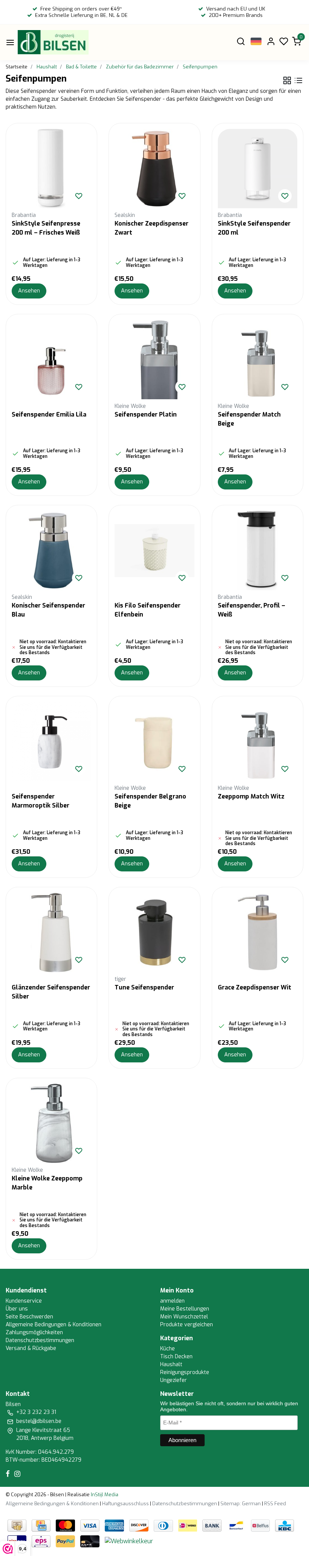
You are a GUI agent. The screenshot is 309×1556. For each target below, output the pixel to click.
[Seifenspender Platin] (154, 359)
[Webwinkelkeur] (129, 1541)
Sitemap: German (240, 1503)
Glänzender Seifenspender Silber (51, 991)
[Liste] (298, 80)
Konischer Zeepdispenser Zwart (151, 228)
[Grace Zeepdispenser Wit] (257, 932)
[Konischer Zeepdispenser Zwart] (154, 168)
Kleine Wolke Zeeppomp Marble (47, 1182)
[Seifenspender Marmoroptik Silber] (51, 741)
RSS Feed (275, 1503)
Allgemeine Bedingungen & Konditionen (53, 1324)
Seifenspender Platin (146, 414)
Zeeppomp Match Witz (251, 796)
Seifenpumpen (200, 67)
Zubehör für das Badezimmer (140, 67)
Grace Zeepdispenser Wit (254, 987)
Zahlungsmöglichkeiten (34, 1332)
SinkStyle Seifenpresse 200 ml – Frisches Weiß (46, 228)
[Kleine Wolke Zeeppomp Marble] (51, 1123)
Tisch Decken (176, 1356)
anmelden (172, 1300)
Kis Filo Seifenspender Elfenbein (148, 609)
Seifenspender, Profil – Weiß (251, 609)
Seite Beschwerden (29, 1316)
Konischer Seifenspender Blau (48, 609)
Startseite (17, 67)
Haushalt (47, 67)
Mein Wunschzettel (184, 1316)
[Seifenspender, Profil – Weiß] (257, 550)
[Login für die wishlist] (79, 196)
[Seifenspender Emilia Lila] (51, 359)
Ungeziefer (173, 1380)
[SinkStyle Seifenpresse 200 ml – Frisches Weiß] (51, 168)
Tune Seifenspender (144, 987)
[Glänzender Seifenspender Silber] (51, 932)
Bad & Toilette (81, 67)
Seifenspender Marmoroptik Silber (40, 800)
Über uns (17, 1308)
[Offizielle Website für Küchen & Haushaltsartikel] (53, 42)
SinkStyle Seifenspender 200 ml (254, 228)
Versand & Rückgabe (31, 1348)
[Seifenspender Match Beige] (257, 359)
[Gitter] (287, 80)
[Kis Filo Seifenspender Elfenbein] (154, 550)
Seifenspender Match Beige (249, 419)
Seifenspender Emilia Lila (49, 414)
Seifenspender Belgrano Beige (150, 800)
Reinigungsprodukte (184, 1372)
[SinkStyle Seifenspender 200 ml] (257, 168)
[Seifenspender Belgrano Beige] (154, 741)
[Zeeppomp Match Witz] (257, 741)
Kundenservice (24, 1300)
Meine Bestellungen (184, 1308)
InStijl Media (104, 1494)
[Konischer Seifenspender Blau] (51, 550)
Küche (167, 1348)
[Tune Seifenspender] (154, 932)
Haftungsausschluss (125, 1503)
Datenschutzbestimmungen (40, 1340)
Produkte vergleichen (186, 1324)
